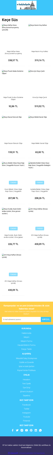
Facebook (26, 405)
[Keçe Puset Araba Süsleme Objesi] (13, 81)
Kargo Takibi (26, 349)
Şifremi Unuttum (26, 392)
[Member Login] (26, 12)
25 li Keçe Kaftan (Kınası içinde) (40, 236)
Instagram (26, 413)
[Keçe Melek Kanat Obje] (39, 127)
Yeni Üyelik (26, 384)
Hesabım (26, 380)
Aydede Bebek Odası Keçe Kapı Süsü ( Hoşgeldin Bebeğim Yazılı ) (39, 191)
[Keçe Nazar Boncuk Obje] (13, 127)
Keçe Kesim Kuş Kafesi (40, 51)
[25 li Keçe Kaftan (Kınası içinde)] (39, 219)
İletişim (26, 337)
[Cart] (47, 12)
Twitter (26, 409)
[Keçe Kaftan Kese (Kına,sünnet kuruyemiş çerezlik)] (13, 35)
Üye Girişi (26, 388)
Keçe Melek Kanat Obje (40, 143)
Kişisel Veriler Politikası (26, 370)
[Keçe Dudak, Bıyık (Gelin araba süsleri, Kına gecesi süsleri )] (13, 219)
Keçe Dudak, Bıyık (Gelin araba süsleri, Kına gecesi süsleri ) (13, 237)
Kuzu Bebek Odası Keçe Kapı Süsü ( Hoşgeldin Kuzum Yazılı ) (13, 191)
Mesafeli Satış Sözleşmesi (26, 358)
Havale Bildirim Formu (27, 345)
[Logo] (26, 5)
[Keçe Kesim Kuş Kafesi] (39, 35)
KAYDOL (46, 319)
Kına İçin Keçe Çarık (40, 97)
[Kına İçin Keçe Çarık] (39, 81)
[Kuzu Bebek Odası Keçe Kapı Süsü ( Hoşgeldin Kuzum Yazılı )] (13, 173)
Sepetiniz (26, 396)
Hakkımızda (26, 333)
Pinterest (26, 421)
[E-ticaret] (26, 453)
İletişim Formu (26, 341)
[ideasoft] (13, 453)
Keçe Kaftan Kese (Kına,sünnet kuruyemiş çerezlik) (13, 53)
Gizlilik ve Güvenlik (26, 362)
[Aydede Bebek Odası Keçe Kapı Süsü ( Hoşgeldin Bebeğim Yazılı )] (39, 173)
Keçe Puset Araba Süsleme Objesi (13, 98)
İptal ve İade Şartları (26, 366)
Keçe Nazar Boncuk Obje (13, 143)
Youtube (26, 417)
